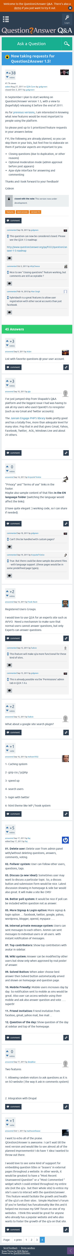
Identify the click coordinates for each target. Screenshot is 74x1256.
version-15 (35, 212)
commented (12, 230)
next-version (22, 212)
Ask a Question (31, 43)
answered (9, 352)
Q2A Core (30, 86)
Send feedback (10, 1248)
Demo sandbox (28, 1248)
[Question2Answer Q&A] (37, 29)
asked (7, 86)
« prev (18, 1239)
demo (17, 8)
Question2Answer (21, 1253)
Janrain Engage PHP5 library (27, 418)
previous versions (24, 112)
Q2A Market (22, 1251)
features (10, 212)
